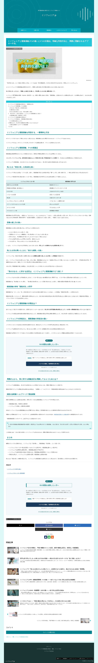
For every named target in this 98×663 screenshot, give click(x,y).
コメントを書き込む (49, 632)
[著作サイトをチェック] (45, 537)
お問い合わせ (82, 658)
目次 (47, 101)
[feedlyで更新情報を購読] (49, 537)
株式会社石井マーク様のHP (61, 414)
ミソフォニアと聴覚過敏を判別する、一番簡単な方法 (21, 104)
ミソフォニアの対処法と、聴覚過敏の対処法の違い (20, 119)
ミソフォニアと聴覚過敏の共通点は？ (17, 117)
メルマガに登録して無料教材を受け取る (49, 363)
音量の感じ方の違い (14, 109)
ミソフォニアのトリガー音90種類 (16, 473)
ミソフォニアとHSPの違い (14, 469)
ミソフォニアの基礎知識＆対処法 (14, 519)
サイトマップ (90, 658)
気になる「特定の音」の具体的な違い (18, 108)
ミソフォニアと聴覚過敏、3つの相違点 (18, 106)
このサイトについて (73, 658)
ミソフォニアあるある (49, 651)
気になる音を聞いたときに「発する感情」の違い (21, 111)
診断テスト (59, 658)
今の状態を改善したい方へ (16, 121)
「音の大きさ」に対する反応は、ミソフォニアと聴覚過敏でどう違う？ (25, 113)
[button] (49, 529)
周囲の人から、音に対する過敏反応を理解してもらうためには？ (23, 122)
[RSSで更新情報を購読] (52, 537)
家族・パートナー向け (56, 648)
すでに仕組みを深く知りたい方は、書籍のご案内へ (49, 370)
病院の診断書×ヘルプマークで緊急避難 (19, 124)
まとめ (10, 126)
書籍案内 (65, 658)
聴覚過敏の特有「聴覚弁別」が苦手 (18, 115)
